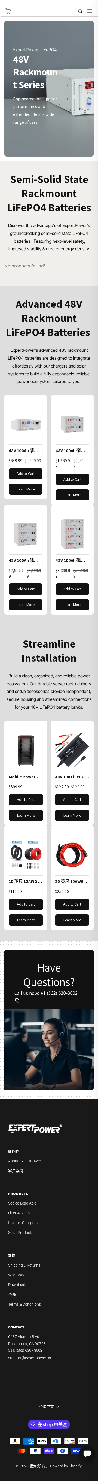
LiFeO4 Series (19, 1213)
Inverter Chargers (23, 1223)
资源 (12, 1294)
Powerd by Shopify (65, 1466)
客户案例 (15, 1171)
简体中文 (46, 1406)
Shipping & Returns (24, 1265)
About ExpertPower (24, 1161)
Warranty (16, 1275)
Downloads (17, 1285)
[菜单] (87, 11)
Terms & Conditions (24, 1304)
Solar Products (20, 1232)
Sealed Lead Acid (22, 1203)
